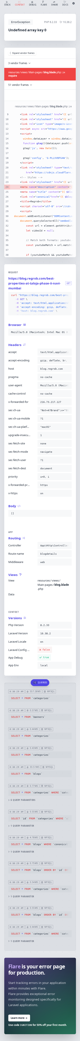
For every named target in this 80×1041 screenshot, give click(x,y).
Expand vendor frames (23, 53)
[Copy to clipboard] (67, 295)
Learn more (19, 1017)
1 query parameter (22, 825)
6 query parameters (23, 800)
